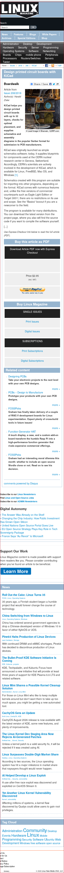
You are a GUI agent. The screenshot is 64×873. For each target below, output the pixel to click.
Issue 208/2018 (12, 93)
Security (21, 740)
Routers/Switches (31, 58)
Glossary (6, 871)
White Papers (49, 34)
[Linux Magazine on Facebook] (46, 65)
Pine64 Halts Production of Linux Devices (29, 637)
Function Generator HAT (22, 431)
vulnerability (23, 779)
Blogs (33, 34)
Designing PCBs (17, 376)
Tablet (6, 62)
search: (3, 22)
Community (35, 830)
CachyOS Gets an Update (18, 713)
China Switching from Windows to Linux (27, 616)
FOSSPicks (14, 408)
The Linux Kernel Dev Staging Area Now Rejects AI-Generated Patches (28, 735)
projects (16, 664)
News (5, 34)
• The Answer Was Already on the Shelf (22, 514)
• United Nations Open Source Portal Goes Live (26, 525)
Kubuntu (9, 664)
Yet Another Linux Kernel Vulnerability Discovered (26, 794)
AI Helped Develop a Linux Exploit (24, 775)
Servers (49, 58)
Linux (9, 598)
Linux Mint (22, 692)
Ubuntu (49, 839)
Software (34, 51)
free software (38, 843)
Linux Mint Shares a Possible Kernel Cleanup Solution (31, 686)
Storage (16, 640)
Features (18, 34)
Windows (24, 619)
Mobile (43, 835)
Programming (11, 839)
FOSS (4, 598)
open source (53, 843)
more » (56, 389)
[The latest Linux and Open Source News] (52, 65)
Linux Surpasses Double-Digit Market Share (30, 754)
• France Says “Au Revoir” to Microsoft (21, 536)
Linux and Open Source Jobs (19, 497)
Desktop (5, 758)
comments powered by (21, 483)
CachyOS (13, 716)
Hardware (18, 835)
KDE (3, 664)
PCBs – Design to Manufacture (25, 392)
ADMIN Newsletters (27, 501)
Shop (44, 38)
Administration (7, 692)
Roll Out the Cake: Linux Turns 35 (23, 595)
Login (60, 65)
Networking (49, 51)
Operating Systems (13, 51)
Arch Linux (5, 716)
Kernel (15, 692)
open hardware (7, 640)
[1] (16, 175)
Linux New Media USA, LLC (52, 871)
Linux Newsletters (26, 494)
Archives (6, 38)
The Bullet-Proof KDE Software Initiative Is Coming (29, 659)
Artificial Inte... (6, 740)
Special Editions (26, 38)
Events (6, 835)
